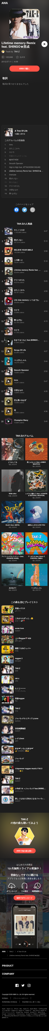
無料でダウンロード (24, 898)
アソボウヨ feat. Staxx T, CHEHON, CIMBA (36, 557)
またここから (14, 148)
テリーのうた (14, 186)
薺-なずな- (13, 193)
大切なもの (13, 189)
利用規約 (5, 998)
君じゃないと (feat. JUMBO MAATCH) (36, 463)
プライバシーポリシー (20, 998)
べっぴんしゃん (36, 588)
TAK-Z (17, 51)
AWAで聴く (24, 68)
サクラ (11, 152)
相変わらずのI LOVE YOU (36, 525)
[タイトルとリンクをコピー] (32, 209)
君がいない (13, 178)
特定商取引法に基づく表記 (31, 1002)
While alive (12, 493)
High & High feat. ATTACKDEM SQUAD (24, 167)
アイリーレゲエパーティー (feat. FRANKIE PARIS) (13, 557)
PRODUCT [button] (7, 965)
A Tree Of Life (21, 130)
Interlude (12, 174)
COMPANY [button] (8, 973)
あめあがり (12, 588)
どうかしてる (12, 462)
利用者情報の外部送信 (9, 1002)
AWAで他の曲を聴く (24, 851)
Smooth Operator (16, 163)
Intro (11, 144)
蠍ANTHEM (13, 159)
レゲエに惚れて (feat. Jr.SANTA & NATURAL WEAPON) (36, 494)
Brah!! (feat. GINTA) (13, 525)
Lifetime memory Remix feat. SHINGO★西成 (24, 955)
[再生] (44, 44)
